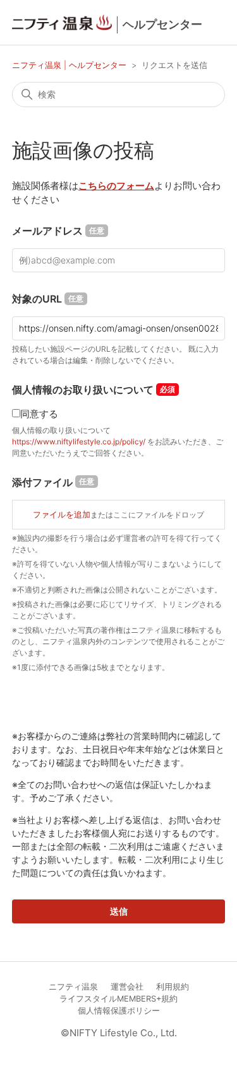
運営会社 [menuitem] (127, 986)
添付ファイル (53, 482)
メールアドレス (58, 230)
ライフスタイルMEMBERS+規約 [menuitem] (118, 998)
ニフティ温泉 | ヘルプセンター (70, 65)
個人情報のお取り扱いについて (83, 389)
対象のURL (47, 298)
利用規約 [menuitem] (172, 986)
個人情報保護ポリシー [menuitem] (119, 1010)
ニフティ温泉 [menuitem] (73, 986)
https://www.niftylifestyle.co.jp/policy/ (78, 441)
